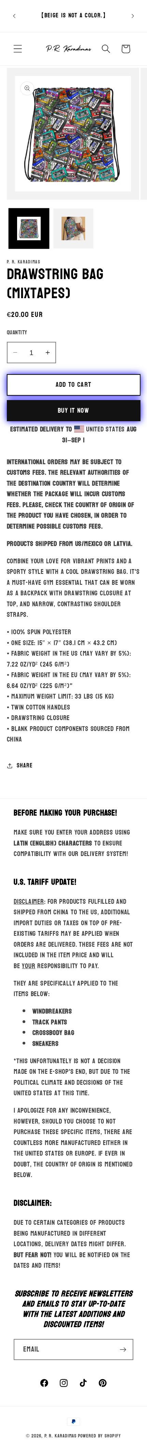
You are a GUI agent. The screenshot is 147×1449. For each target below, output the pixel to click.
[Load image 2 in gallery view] (73, 228)
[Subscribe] (123, 1349)
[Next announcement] (133, 16)
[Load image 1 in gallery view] (29, 228)
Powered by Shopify (99, 1436)
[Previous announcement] (14, 16)
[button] (17, 49)
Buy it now (73, 410)
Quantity (17, 332)
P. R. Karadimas (60, 1436)
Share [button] (24, 765)
